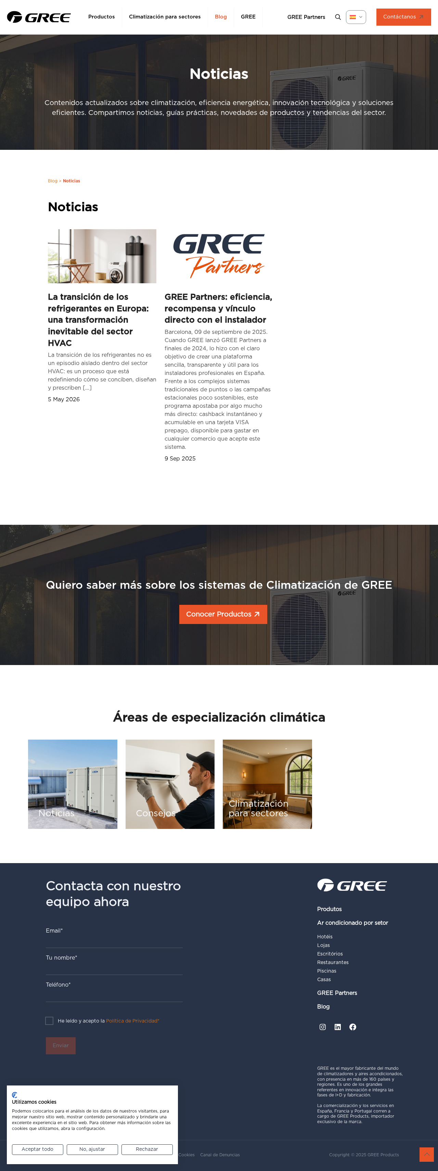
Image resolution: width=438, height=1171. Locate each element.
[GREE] (39, 17)
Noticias (73, 207)
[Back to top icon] (427, 1154)
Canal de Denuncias (220, 1155)
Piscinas (326, 971)
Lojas (323, 945)
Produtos (329, 909)
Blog (52, 181)
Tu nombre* (61, 958)
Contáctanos (399, 16)
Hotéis (325, 937)
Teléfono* (58, 985)
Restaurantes (333, 962)
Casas (324, 979)
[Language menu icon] (356, 17)
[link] (102, 256)
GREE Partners (337, 993)
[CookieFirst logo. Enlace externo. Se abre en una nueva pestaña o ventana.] (14, 1095)
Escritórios (330, 954)
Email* (54, 931)
